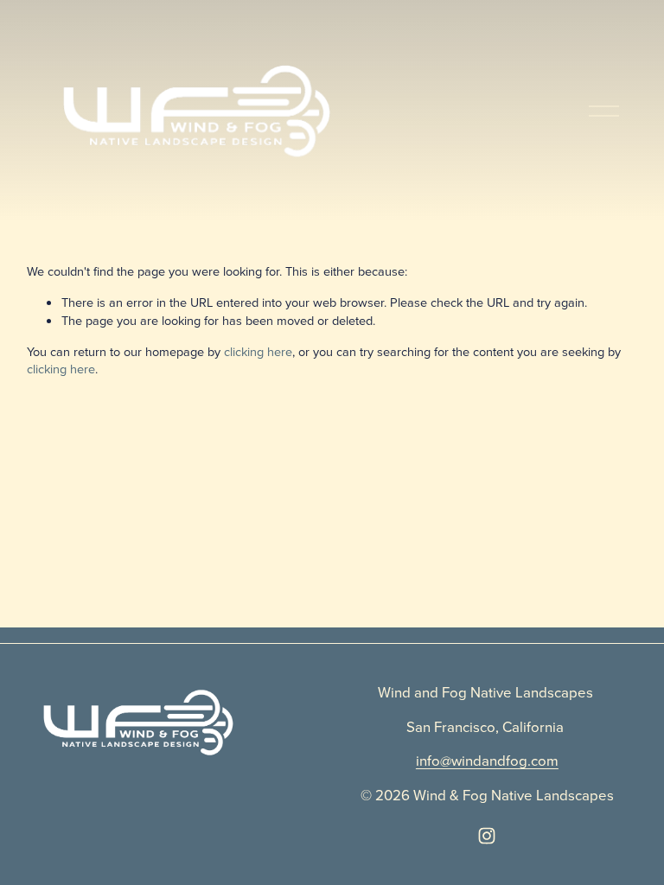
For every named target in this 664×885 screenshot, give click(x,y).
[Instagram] (486, 835)
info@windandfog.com (487, 760)
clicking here (258, 351)
